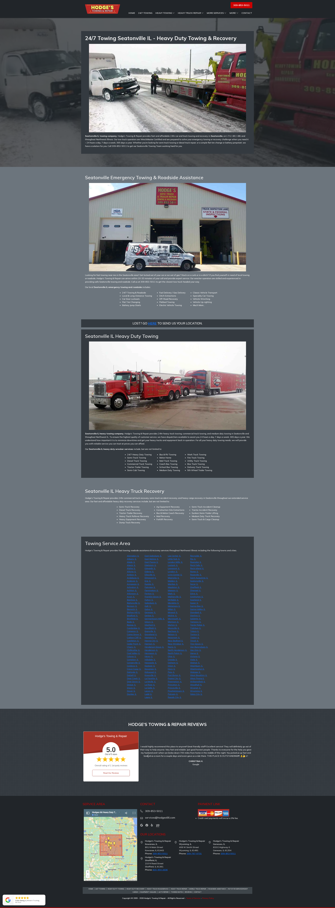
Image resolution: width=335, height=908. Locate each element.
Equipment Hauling (148, 892)
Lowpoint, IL (174, 568)
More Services (215, 13)
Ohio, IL (171, 656)
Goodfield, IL (150, 628)
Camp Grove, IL (134, 634)
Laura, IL (148, 697)
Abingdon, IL (133, 555)
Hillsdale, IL (150, 659)
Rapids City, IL (174, 697)
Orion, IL (172, 665)
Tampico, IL (195, 621)
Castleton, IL (133, 640)
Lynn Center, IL (175, 574)
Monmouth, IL (174, 618)
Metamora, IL (174, 606)
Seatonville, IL (197, 581)
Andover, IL (132, 581)
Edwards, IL (150, 568)
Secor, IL (194, 584)
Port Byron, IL (174, 675)
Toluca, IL (194, 631)
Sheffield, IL (195, 587)
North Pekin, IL (175, 653)
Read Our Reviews (111, 773)
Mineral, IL (173, 612)
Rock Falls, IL (196, 565)
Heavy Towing (163, 13)
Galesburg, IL (151, 603)
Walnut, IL (195, 662)
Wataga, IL (195, 672)
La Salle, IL (150, 688)
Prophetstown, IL (176, 691)
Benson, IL (132, 606)
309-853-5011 (160, 853)
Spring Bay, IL (196, 606)
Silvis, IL (194, 593)
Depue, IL (131, 684)
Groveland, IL (151, 634)
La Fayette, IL (151, 678)
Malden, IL (173, 581)
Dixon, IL (131, 688)
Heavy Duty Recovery (135, 889)
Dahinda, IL (132, 672)
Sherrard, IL (195, 590)
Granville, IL (150, 631)
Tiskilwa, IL (195, 628)
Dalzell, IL (131, 675)
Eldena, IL (149, 571)
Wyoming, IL (196, 691)
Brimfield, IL (132, 618)
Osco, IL (171, 669)
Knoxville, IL (150, 675)
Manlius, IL (173, 584)
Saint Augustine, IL (199, 577)
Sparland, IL (195, 599)
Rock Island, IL (197, 568)
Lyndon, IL (173, 571)
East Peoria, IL (151, 562)
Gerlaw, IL (149, 615)
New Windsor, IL (176, 643)
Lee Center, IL (174, 555)
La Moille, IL (150, 681)
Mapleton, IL (174, 587)
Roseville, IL (196, 574)
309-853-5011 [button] (241, 5)
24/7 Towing (145, 13)
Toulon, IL (194, 637)
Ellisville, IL (150, 574)
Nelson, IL (172, 634)
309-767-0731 (194, 853)
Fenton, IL (149, 593)
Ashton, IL (132, 590)
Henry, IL (149, 656)
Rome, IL (194, 571)
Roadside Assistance (217, 889)
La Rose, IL (150, 684)
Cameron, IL (132, 631)
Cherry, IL (131, 647)
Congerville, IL (133, 662)
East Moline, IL (152, 559)
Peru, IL (171, 672)
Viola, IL (194, 659)
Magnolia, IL (173, 577)
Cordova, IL (132, 665)
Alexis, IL (131, 565)
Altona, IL (131, 571)
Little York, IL (174, 559)
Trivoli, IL (194, 640)
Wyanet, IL (195, 688)
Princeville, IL (174, 688)
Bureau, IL (131, 625)
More (233, 13)
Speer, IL (194, 603)
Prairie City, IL (174, 678)
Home (132, 13)
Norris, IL (172, 647)
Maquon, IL (173, 590)
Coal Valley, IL (133, 653)
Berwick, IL (132, 609)
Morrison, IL (173, 621)
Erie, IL (148, 581)
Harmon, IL (150, 643)
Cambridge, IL (133, 628)
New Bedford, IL (175, 640)
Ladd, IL (148, 694)
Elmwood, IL (150, 577)
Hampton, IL (150, 637)
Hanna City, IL (151, 640)
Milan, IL (172, 609)
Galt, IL (148, 606)
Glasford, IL (150, 625)
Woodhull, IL (196, 684)
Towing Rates (177, 892)
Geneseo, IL (150, 612)
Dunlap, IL (131, 694)
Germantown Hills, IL (155, 618)
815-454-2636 (160, 869)
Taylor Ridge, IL (197, 625)
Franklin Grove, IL (153, 596)
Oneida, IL (172, 659)
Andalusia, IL (133, 577)
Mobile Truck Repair (197, 889)
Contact (247, 13)
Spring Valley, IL (197, 609)
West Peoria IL (197, 678)
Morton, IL (172, 625)
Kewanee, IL (150, 669)
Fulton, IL (149, 599)
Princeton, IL (174, 684)
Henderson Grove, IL (154, 647)
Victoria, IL (195, 656)
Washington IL (197, 669)
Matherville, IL (174, 596)
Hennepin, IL (151, 653)
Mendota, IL (173, 603)
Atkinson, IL (132, 593)
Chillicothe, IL (133, 650)
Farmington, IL (151, 590)
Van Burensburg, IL (199, 647)
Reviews (188, 892)
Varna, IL (194, 653)
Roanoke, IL (195, 562)
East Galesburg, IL (153, 555)
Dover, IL (131, 691)
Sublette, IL (195, 618)
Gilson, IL (149, 621)
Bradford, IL (132, 615)
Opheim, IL (173, 662)
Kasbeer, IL (150, 665)
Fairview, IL (150, 587)
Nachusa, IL (173, 631)
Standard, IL (196, 612)
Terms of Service (193, 898)
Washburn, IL (196, 665)
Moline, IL (172, 615)
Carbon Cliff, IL (134, 637)
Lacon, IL (149, 691)
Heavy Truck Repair (189, 13)
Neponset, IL (174, 637)
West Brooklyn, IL (198, 675)
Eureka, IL (149, 584)
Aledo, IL (131, 562)
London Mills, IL (175, 562)
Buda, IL (130, 621)
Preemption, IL (175, 681)
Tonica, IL (194, 634)
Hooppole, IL (151, 662)
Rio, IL (193, 559)
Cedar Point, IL (134, 643)
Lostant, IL (173, 565)
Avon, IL (131, 596)
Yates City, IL (196, 694)
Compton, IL (132, 659)
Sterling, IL (195, 615)
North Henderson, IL (177, 650)
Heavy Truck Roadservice (158, 889)
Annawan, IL (133, 584)
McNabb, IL (173, 599)
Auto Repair (163, 892)
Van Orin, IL (195, 650)
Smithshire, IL (196, 596)
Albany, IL (131, 559)
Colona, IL (131, 656)
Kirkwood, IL (150, 672)
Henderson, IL (151, 650)
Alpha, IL (131, 568)
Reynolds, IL (196, 555)
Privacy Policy (208, 898)
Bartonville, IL (133, 603)
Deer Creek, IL (133, 678)
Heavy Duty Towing (116, 889)
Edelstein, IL (150, 565)
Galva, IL (149, 609)
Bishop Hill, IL (133, 612)
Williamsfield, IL (197, 681)
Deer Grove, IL (133, 681)
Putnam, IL (173, 694)
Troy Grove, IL (196, 643)
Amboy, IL (131, 574)
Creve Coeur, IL (134, 669)
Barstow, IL (132, 599)
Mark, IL (171, 593)
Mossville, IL (173, 628)
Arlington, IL (133, 587)
